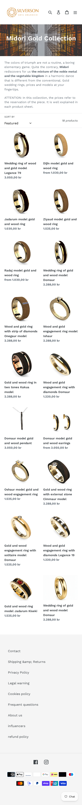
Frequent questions (23, 704)
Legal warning (18, 683)
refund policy (18, 737)
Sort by (9, 116)
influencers (16, 726)
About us (15, 715)
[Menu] (75, 12)
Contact (14, 651)
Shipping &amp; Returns (26, 662)
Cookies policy (19, 694)
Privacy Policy (18, 672)
